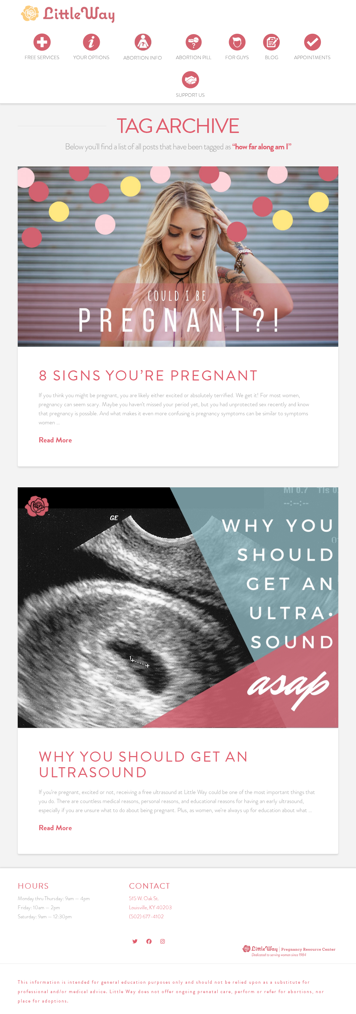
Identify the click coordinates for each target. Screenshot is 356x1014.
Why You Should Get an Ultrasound (144, 764)
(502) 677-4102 (146, 916)
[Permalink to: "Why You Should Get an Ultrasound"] (178, 607)
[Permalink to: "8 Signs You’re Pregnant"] (178, 256)
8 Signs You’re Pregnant (148, 375)
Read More (55, 440)
